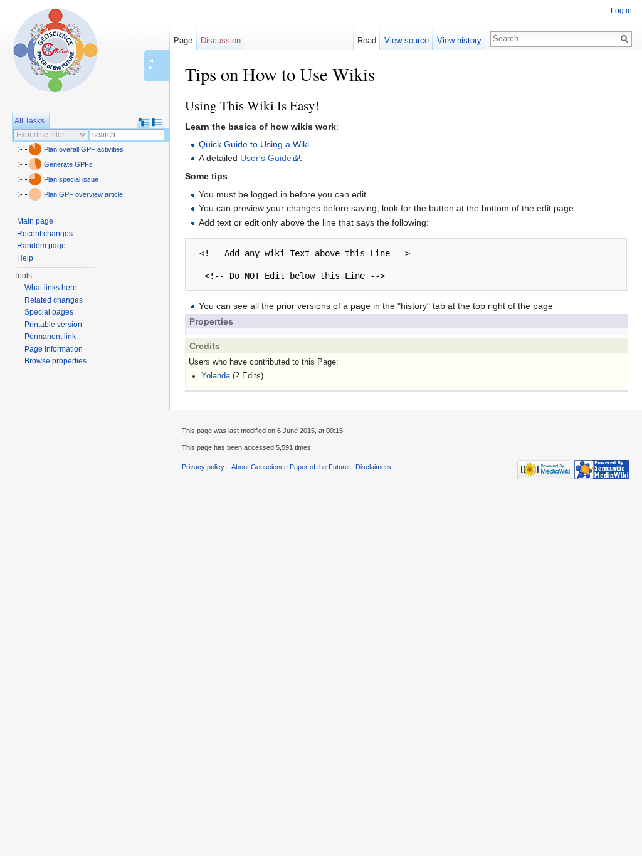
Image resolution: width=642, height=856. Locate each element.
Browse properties (55, 361)
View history (459, 40)
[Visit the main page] (55, 50)
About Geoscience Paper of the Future (290, 467)
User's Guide (266, 158)
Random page (41, 245)
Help (25, 258)
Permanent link (50, 336)
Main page (35, 221)
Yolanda (215, 376)
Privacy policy (203, 467)
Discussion (221, 40)
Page (183, 40)
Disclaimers (373, 467)
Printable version (53, 324)
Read (366, 40)
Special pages (48, 312)
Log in (621, 10)
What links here (50, 287)
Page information (53, 349)
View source (406, 40)
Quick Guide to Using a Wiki (254, 144)
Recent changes (45, 233)
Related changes (53, 300)
